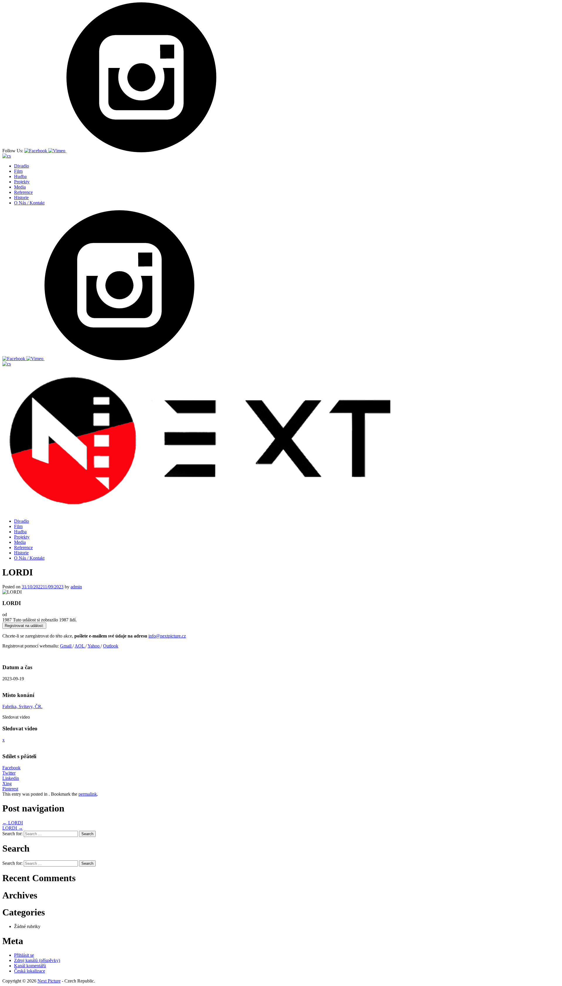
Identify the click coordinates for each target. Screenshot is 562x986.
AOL (80, 645)
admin (76, 586)
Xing (7, 783)
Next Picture (49, 980)
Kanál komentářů (30, 965)
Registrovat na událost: (24, 625)
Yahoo (94, 645)
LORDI (12, 822)
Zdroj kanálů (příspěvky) (37, 960)
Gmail (66, 645)
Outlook (110, 645)
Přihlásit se (24, 955)
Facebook (11, 767)
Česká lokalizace (29, 970)
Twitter (9, 772)
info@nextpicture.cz (167, 635)
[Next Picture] (196, 506)
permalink (87, 794)
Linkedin (10, 778)
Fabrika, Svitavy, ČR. (22, 706)
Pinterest (10, 788)
